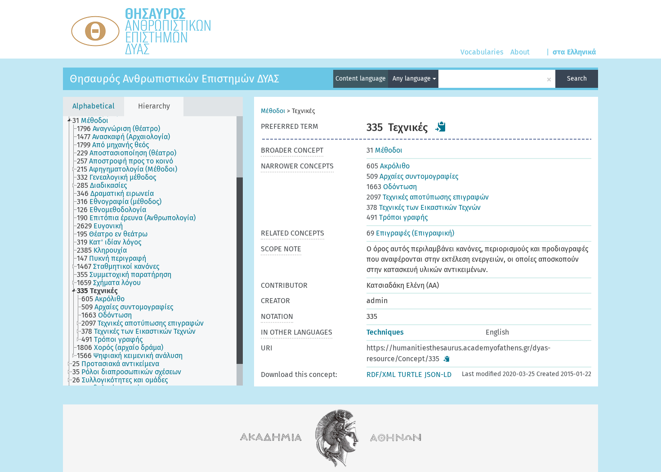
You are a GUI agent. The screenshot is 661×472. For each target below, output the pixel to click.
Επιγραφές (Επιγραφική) (410, 233)
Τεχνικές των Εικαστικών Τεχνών (423, 207)
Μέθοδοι (273, 111)
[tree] (153, 251)
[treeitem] (94, 121)
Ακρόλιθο (388, 166)
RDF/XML (381, 374)
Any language (413, 78)
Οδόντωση (391, 186)
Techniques (385, 332)
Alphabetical (93, 106)
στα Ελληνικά (574, 52)
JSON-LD (437, 374)
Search (577, 78)
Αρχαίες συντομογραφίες (412, 176)
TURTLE (410, 374)
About (520, 52)
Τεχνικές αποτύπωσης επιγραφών (427, 197)
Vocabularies (481, 52)
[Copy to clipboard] (440, 126)
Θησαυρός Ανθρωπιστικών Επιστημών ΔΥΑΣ (174, 79)
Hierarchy (154, 106)
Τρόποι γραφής (397, 217)
